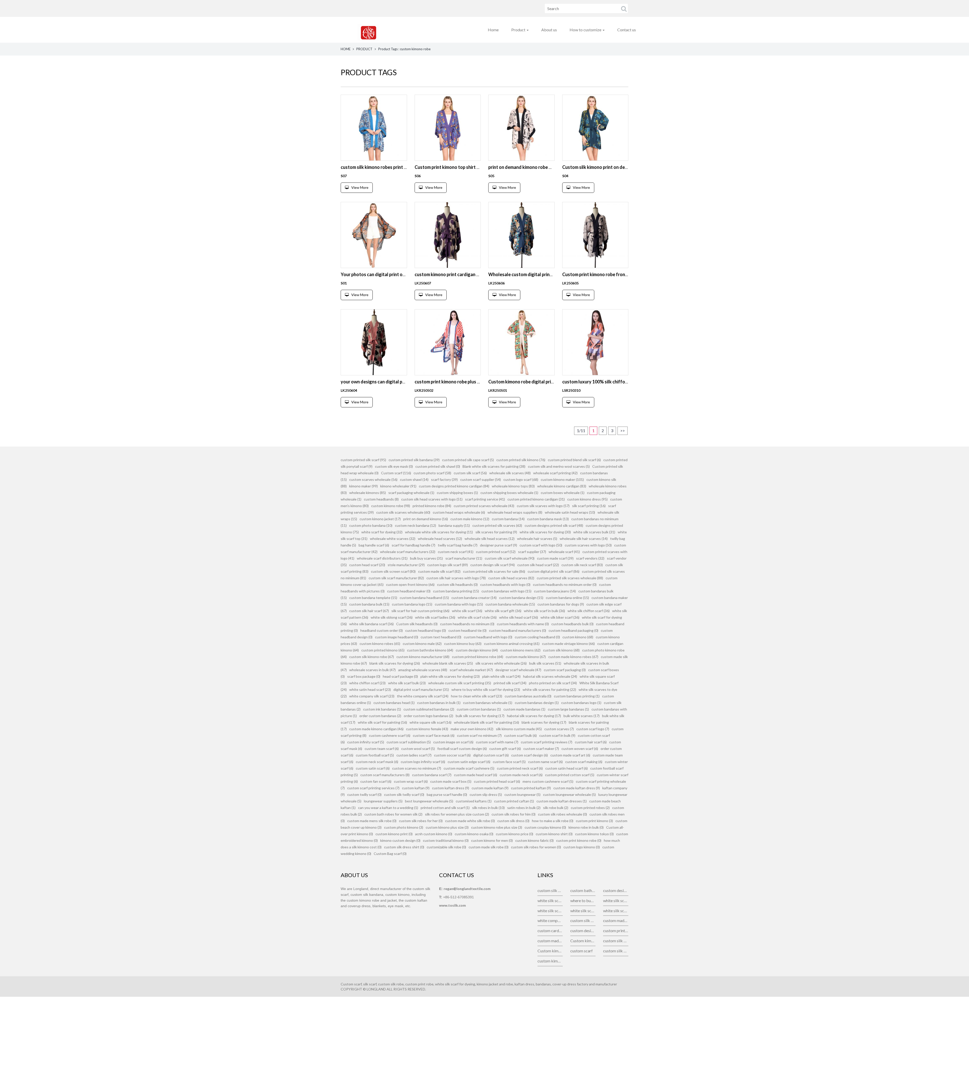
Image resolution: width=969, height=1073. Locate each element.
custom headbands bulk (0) (572, 624)
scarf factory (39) (444, 479)
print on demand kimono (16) (425, 519)
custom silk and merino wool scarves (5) (559, 466)
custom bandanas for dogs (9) (560, 604)
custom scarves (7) (559, 729)
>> (622, 430)
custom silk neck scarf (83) (582, 565)
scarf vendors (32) (590, 558)
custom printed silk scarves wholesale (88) (570, 578)
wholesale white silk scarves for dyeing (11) (439, 532)
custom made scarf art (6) (570, 755)
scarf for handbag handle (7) (413, 545)
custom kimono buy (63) (462, 643)
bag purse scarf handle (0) (447, 794)
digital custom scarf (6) (491, 755)
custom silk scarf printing (583, 920)
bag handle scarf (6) (374, 545)
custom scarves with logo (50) (588, 545)
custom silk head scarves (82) (511, 578)
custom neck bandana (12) (415, 525)
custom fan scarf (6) (375, 781)
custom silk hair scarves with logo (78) (456, 578)
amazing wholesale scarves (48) (422, 670)
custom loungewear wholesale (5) (569, 794)
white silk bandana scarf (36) (371, 624)
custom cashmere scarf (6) (389, 735)
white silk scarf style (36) (477, 617)
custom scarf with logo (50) (541, 545)
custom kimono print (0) (394, 834)
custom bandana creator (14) (474, 597)
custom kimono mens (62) (520, 650)
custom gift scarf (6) (505, 748)
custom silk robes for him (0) (513, 814)
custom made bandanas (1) (524, 709)
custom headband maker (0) (408, 591)
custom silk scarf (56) (470, 473)
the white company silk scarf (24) (422, 696)
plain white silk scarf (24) (501, 676)
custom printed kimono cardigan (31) (536, 499)
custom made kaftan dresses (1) (561, 801)
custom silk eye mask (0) (394, 466)
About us (549, 29)
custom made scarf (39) (555, 558)
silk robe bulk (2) (555, 807)
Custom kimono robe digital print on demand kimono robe (546, 381)
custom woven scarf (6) (579, 748)
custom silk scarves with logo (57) (543, 506)
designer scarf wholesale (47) (518, 670)
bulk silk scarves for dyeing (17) (480, 716)
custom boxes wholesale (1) (562, 492)
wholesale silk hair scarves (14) (584, 538)
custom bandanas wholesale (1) (487, 702)
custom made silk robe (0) (488, 847)
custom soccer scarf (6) (452, 755)
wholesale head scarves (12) (440, 538)
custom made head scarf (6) (475, 775)
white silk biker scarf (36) (560, 617)
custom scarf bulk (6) (520, 735)
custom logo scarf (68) (520, 479)
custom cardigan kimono (550, 930)
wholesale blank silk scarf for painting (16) (486, 722)
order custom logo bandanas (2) (428, 716)
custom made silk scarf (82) (439, 571)
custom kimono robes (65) (380, 643)
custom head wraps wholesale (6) (459, 512)
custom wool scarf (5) (418, 748)
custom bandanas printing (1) (577, 696)
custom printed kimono (615, 930)
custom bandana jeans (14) (555, 591)
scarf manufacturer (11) (463, 558)
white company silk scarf (550, 920)
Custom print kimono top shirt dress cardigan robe (466, 167)
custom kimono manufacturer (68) (422, 657)
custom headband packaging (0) (573, 630)
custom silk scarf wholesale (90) (509, 558)
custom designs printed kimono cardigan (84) (454, 486)
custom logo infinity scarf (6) (423, 762)
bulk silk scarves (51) (545, 663)
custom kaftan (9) (415, 788)
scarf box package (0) (363, 676)
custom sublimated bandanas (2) (428, 709)
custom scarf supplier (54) (480, 479)
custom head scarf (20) (367, 565)
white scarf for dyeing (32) (381, 532)
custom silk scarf (550, 890)
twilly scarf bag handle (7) (457, 545)
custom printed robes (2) (590, 807)
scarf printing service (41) (485, 499)
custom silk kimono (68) (561, 650)
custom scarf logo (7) (592, 729)
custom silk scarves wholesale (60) (403, 512)
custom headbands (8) (381, 499)
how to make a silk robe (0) (552, 821)
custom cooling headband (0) (537, 637)
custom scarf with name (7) (497, 742)
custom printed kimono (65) (383, 650)
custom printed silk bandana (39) (414, 460)
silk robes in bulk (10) (488, 807)
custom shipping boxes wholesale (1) (509, 492)
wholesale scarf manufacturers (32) (407, 551)
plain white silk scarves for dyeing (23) (450, 676)
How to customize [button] (586, 29)
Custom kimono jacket (583, 940)
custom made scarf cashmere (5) (469, 768)
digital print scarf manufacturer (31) (421, 689)
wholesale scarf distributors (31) (382, 558)
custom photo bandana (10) (370, 525)
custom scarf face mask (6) (433, 735)
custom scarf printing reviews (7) (546, 742)
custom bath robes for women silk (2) (393, 814)
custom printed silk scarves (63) (497, 525)
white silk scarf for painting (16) (382, 722)
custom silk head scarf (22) (538, 565)
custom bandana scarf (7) (431, 775)
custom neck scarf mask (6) (377, 762)
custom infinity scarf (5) (365, 742)
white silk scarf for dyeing (615, 900)
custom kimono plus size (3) (447, 827)
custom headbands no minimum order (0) (565, 584)
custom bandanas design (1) (537, 702)
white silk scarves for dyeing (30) (545, 532)
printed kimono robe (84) (432, 506)
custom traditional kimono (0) (446, 840)
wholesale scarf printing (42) (555, 473)
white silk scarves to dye (615, 910)
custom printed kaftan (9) (531, 788)
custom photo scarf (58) (432, 473)
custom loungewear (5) (522, 794)
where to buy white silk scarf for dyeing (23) (485, 689)
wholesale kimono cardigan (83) (561, 486)
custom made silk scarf (550, 940)
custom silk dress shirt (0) (404, 847)
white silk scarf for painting (550, 910)
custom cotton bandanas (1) (479, 709)
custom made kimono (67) (526, 657)
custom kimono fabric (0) (534, 840)
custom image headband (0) (396, 637)
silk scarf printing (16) (589, 506)
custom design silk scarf (615, 890)
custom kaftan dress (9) (450, 788)
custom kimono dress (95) (587, 499)
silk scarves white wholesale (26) (501, 663)
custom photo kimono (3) (403, 827)
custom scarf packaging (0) (565, 670)
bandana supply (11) (454, 525)
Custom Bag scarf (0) (390, 853)
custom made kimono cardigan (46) (376, 729)
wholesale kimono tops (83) (513, 486)
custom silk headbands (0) (457, 584)
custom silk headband (615, 940)
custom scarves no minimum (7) (416, 768)
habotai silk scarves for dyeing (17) (534, 716)
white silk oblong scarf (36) (392, 617)
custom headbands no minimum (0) (467, 624)
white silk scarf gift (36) (503, 611)
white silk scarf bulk (550, 900)
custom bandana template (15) (373, 597)
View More (359, 187)
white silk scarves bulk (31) (594, 532)
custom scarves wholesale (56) (373, 479)
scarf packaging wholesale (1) (411, 492)
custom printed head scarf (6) (497, 781)
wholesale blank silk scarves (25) (447, 663)
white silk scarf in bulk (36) (544, 611)
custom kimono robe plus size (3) (496, 827)
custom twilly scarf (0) (364, 794)
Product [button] (518, 29)
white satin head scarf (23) (370, 689)
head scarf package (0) (400, 676)
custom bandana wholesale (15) (510, 604)
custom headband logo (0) (425, 630)
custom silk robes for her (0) (421, 821)
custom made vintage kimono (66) (568, 643)
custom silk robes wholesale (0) (562, 814)
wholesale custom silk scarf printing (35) (459, 683)
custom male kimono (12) (469, 519)
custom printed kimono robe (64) (477, 657)
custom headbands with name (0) (523, 624)
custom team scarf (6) (382, 748)
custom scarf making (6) (583, 762)
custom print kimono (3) (594, 821)
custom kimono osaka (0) (474, 834)
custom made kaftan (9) (490, 788)
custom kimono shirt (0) (554, 834)
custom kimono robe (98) (390, 506)
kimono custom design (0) (400, 840)
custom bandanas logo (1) (581, 702)
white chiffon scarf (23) (367, 683)
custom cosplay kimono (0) (545, 827)
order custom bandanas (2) (380, 716)
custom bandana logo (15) (412, 604)
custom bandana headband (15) (424, 597)
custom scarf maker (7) (541, 748)
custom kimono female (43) (427, 729)
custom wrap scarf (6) (411, 781)
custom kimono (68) (577, 637)
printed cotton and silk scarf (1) (445, 807)
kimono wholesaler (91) (398, 486)
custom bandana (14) (508, 519)
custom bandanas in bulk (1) (439, 702)
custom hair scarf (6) (591, 742)
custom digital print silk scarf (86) (553, 571)
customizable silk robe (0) (446, 847)
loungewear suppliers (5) (383, 801)
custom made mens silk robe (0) (371, 821)
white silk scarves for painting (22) (549, 689)
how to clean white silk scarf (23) (476, 696)
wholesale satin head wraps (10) (570, 512)
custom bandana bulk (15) (369, 604)
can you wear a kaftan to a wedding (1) (388, 807)
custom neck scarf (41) (455, 551)
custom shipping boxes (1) (457, 492)
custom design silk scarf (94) (492, 565)
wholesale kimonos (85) (367, 492)
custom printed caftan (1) (514, 801)
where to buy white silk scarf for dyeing (583, 900)
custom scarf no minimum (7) (479, 735)
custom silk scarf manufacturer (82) (396, 578)
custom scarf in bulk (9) (557, 735)
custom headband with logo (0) (488, 637)
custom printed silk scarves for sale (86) (494, 571)
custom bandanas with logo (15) (506, 591)
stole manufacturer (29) (406, 565)
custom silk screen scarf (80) (393, 571)
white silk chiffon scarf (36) (589, 611)
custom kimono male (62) (422, 643)
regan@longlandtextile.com (467, 888)
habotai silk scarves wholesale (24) (550, 676)
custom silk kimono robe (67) (371, 657)
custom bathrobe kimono (583, 890)
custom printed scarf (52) (496, 551)
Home (493, 29)
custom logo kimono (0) (581, 847)
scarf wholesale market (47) (471, 670)
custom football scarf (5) (375, 755)
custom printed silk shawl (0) (437, 466)
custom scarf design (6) (529, 755)
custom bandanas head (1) (394, 702)
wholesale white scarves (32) (392, 538)
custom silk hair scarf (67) (369, 611)
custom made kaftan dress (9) (576, 788)
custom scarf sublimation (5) (409, 742)
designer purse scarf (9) (498, 545)
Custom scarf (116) (396, 473)
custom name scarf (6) (545, 762)
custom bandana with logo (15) (459, 604)
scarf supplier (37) (532, 551)
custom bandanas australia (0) (528, 696)
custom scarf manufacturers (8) (385, 775)
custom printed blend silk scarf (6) (574, 460)
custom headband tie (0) (467, 630)
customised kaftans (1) (474, 801)
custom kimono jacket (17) (380, 519)
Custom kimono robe (550, 950)
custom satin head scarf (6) (566, 768)
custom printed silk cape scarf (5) (468, 460)
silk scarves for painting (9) (496, 532)
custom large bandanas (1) (568, 709)
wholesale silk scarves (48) (510, 473)
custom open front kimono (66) (410, 584)
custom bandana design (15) (521, 597)
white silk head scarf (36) (518, 617)
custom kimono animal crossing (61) (512, 643)
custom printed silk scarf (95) (363, 460)
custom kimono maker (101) (562, 479)
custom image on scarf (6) (453, 742)
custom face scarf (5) (509, 762)
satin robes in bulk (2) (524, 807)
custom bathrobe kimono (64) (430, 650)
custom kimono (550, 960)
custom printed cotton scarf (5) (569, 775)
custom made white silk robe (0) (470, 821)
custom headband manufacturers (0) (517, 630)
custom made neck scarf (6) (521, 775)
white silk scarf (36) (467, 611)
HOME (346, 49)
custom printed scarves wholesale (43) (484, 506)
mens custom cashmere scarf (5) (548, 781)
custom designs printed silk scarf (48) (554, 525)
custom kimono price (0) (514, 834)
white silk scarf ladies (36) (435, 617)
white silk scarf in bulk (583, 910)
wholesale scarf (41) (564, 551)
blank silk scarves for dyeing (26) (394, 663)
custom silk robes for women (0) (536, 847)
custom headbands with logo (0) (505, 584)
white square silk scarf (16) (430, 722)
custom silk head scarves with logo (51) (432, 499)
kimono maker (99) (363, 486)
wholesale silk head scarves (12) (490, 538)
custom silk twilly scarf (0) (404, 794)
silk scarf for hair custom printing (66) (420, 611)
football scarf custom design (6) (462, 748)
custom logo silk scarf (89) (447, 565)
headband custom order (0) (381, 630)
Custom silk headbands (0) (417, 624)
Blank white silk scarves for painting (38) (494, 466)
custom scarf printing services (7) (373, 788)
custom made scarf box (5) (450, 781)
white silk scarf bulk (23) (407, 683)
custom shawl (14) (414, 479)
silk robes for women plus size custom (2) (457, 814)
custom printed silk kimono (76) (520, 460)
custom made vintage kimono (615, 920)
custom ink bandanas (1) (382, 709)
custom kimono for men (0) (492, 840)
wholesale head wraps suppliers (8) (515, 512)
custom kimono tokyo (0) (594, 834)
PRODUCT (364, 49)
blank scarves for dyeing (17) (544, 722)
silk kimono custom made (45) (519, 729)
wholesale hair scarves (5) (537, 538)
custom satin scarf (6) (373, 768)
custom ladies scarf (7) (414, 755)
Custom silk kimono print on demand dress (605, 167)
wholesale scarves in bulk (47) (372, 670)
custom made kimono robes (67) (573, 657)
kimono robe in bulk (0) (586, 827)
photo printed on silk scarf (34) (553, 683)
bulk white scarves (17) (581, 716)
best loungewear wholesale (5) (429, 801)
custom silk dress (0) (513, 821)
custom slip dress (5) (486, 794)
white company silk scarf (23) (371, 696)
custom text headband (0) (441, 637)
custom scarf (581, 950)
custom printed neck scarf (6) (520, 768)
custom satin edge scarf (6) (469, 762)
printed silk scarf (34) (510, 683)
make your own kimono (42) (472, 729)
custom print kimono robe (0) (578, 840)
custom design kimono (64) (477, 650)
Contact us (626, 29)
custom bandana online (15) (567, 597)
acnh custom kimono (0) (433, 834)
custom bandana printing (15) (456, 591)
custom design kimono (583, 930)
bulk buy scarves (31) (426, 558)
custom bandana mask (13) (548, 519)
